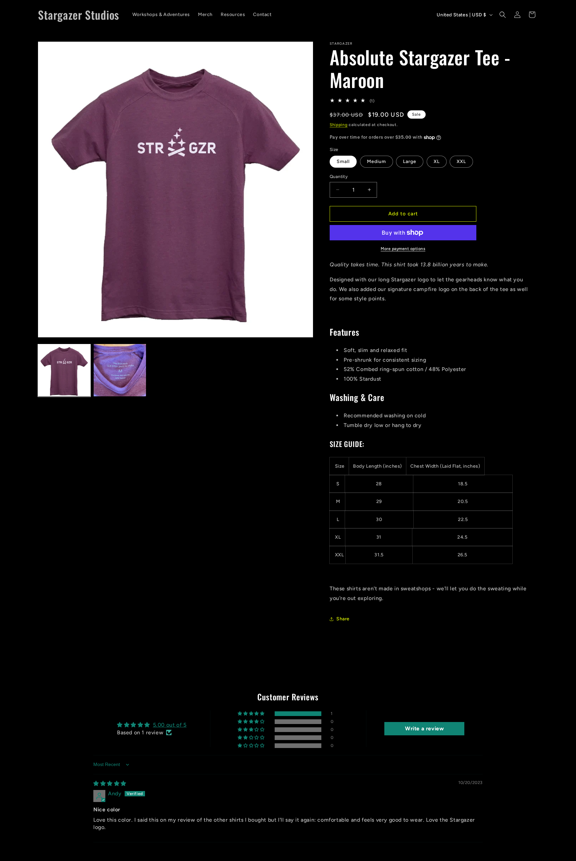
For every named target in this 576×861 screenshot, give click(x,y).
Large (409, 161)
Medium (376, 161)
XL (437, 161)
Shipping (339, 124)
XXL (461, 161)
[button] (502, 14)
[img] (109, 783)
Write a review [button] (424, 728)
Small (343, 161)
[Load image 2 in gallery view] (120, 370)
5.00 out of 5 (170, 725)
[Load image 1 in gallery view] (64, 370)
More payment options (403, 248)
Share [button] (343, 619)
